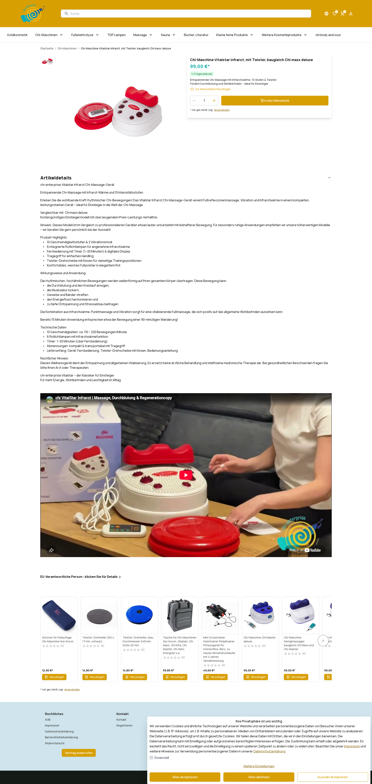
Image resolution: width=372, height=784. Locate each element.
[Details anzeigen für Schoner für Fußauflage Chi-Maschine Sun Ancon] (59, 615)
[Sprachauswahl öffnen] (326, 13)
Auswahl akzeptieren (333, 777)
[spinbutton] (204, 100)
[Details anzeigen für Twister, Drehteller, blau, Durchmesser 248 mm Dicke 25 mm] (139, 615)
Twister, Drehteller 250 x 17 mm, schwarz (98, 639)
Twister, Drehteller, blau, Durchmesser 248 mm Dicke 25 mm (138, 641)
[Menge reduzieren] (194, 100)
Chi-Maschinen (67, 48)
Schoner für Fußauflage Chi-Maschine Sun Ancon (58, 639)
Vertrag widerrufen (79, 753)
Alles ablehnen (259, 777)
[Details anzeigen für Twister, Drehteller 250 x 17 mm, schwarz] (99, 615)
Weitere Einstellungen (259, 766)
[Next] (323, 640)
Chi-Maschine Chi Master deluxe (260, 639)
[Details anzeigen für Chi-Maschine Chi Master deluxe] (260, 615)
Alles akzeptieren (185, 777)
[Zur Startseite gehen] (33, 13)
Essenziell (162, 758)
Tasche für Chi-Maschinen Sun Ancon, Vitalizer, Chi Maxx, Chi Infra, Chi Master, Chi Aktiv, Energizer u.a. (179, 645)
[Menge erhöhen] (214, 100)
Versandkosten (222, 110)
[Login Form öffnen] (351, 13)
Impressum (352, 746)
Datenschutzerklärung (269, 751)
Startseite (46, 48)
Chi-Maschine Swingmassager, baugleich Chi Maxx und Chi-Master (299, 643)
